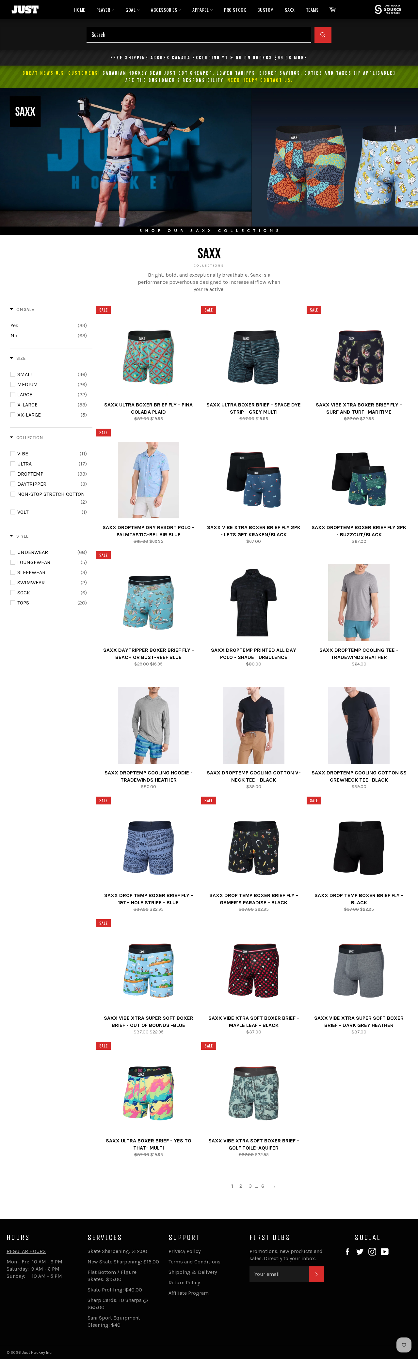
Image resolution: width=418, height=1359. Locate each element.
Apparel (201, 9)
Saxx (290, 9)
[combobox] (199, 35)
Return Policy (184, 1282)
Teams (312, 9)
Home (79, 9)
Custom (265, 9)
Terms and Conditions (194, 1262)
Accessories (164, 9)
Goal (131, 9)
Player (103, 9)
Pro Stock (235, 9)
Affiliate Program (189, 1293)
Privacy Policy (185, 1251)
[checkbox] (48, 325)
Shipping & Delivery (193, 1272)
